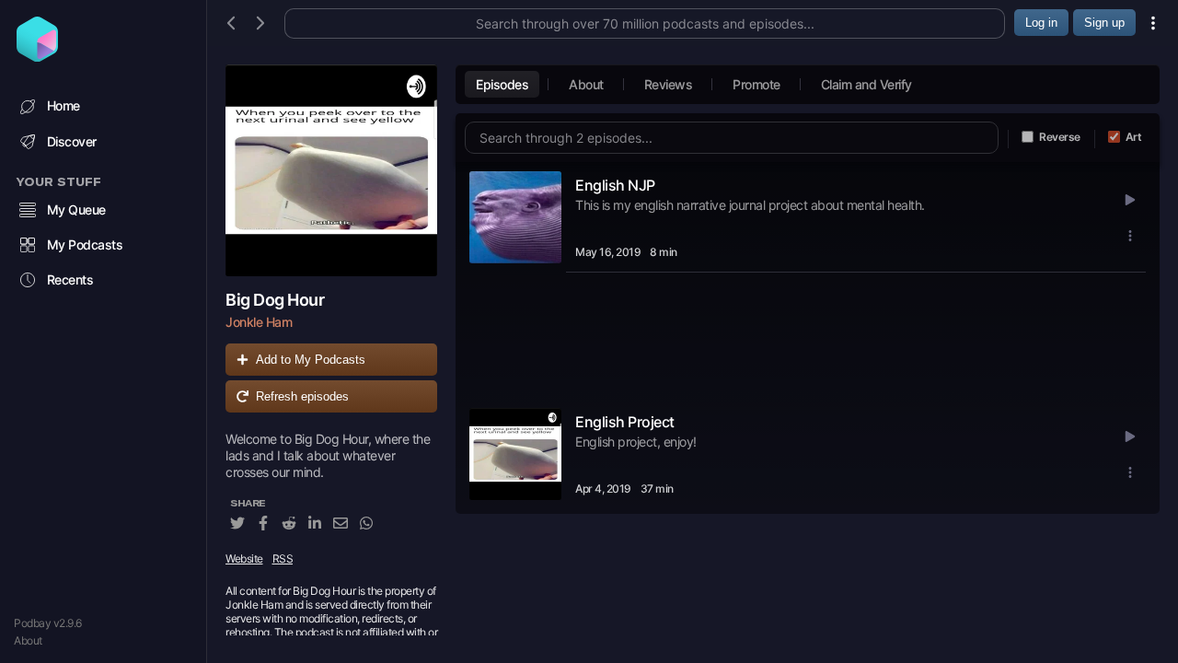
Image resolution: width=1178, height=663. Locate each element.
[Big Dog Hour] (331, 170)
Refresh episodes (302, 396)
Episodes (502, 84)
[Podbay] (37, 56)
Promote (756, 84)
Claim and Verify (866, 84)
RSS (283, 558)
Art (1134, 137)
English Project (625, 422)
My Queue (76, 209)
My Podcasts (85, 244)
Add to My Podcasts (310, 359)
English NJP (615, 185)
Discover (72, 141)
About (28, 640)
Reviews (668, 84)
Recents (70, 279)
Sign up (1104, 22)
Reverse (1059, 137)
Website (244, 558)
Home (63, 105)
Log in (1041, 22)
